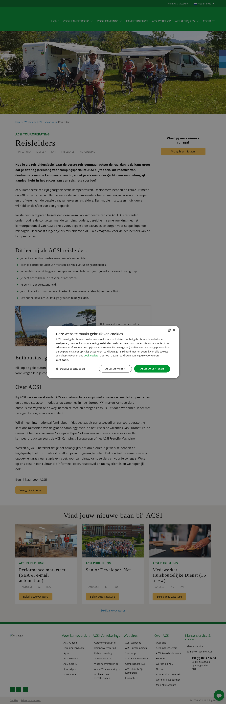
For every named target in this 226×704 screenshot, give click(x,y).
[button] (70, 369)
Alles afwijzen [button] (115, 368)
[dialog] (113, 352)
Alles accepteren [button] (152, 368)
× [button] (174, 330)
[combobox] (169, 330)
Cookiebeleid (91, 355)
